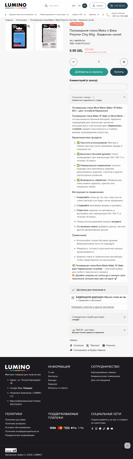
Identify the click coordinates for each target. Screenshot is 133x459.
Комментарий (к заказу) (83, 80)
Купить (119, 72)
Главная (9, 20)
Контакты (53, 376)
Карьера (52, 384)
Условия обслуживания (17, 427)
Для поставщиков (100, 380)
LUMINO (37, 454)
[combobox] (55, 6)
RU (84, 6)
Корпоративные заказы (103, 372)
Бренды (52, 380)
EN (79, 6)
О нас (51, 372)
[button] (117, 6)
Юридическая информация (19, 435)
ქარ (73, 6)
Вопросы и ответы (58, 387)
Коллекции (21, 20)
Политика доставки (15, 419)
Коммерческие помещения (105, 376)
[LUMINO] (15, 5)
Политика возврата (15, 423)
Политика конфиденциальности (22, 431)
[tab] (88, 300)
